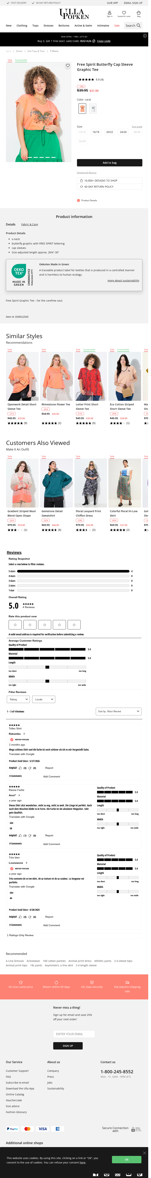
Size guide (137, 126)
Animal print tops (16, 965)
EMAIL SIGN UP (133, 3)
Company (53, 1071)
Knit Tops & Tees (36, 51)
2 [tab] (30, 158)
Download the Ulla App (20, 1088)
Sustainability (55, 1088)
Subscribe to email (17, 1082)
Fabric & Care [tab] (29, 224)
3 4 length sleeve (86, 965)
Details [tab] (10, 224)
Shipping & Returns (86, 172)
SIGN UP (68, 1045)
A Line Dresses (15, 961)
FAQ (8, 1076)
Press (50, 1076)
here (82, 1162)
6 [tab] (53, 158)
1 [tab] (24, 158)
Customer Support (17, 1071)
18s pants (36, 965)
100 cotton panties (54, 961)
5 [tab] (47, 158)
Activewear (33, 961)
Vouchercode (14, 1100)
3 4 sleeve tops (123, 961)
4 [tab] (41, 158)
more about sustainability (123, 280)
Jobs (49, 1082)
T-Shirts (54, 51)
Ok (127, 1159)
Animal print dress (80, 961)
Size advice (13, 1106)
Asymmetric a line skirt (59, 965)
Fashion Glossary (16, 1112)
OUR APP (112, 3)
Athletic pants (102, 961)
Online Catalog (15, 1094)
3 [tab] (35, 158)
